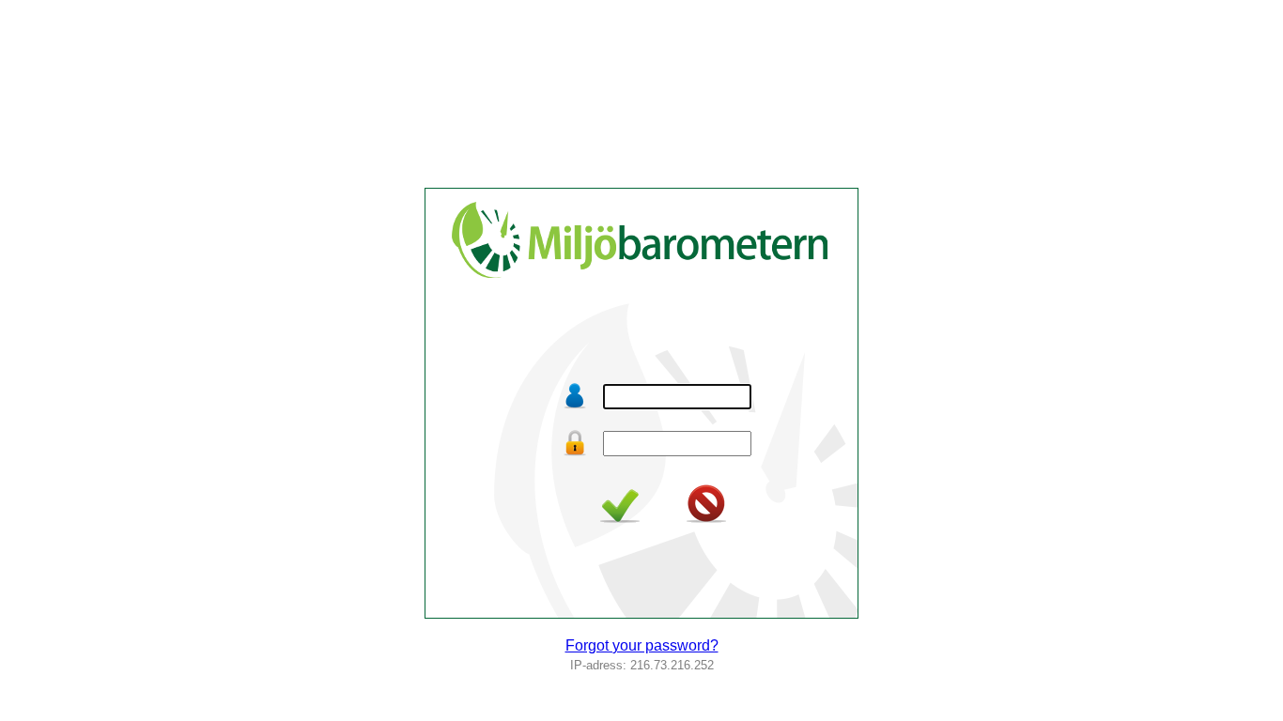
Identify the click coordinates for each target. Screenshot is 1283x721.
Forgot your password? (642, 645)
